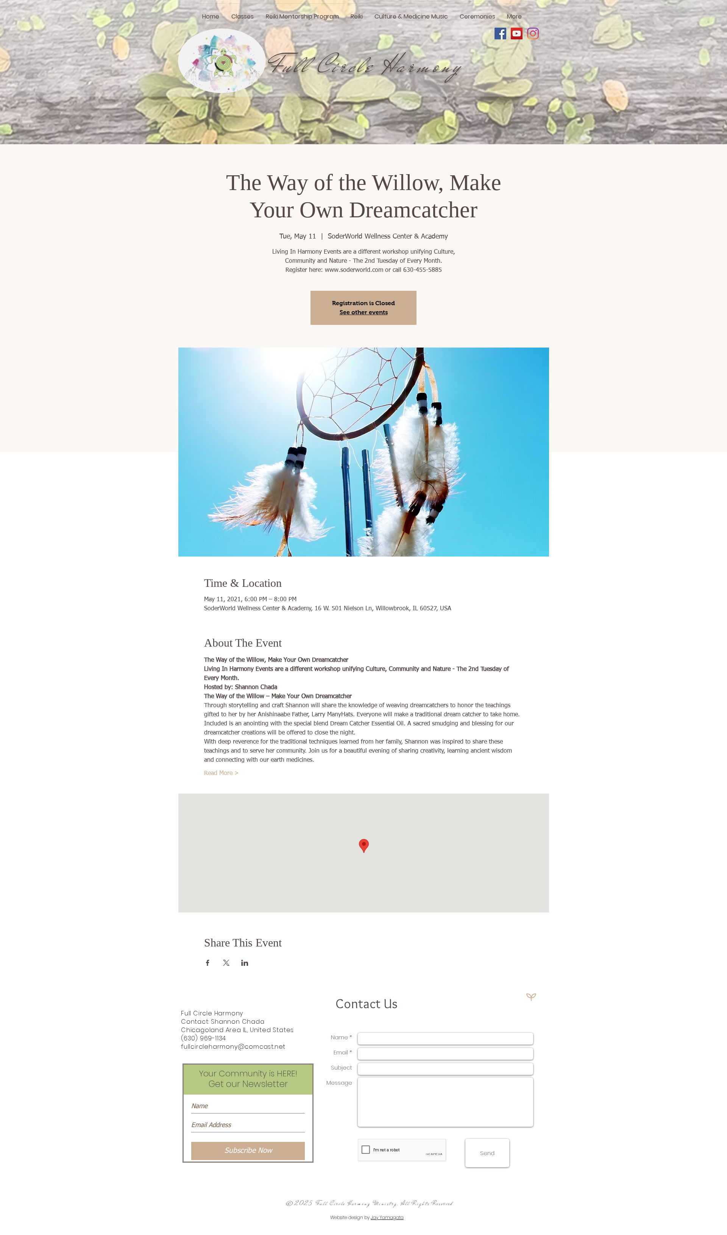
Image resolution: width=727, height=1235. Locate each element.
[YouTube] (517, 33)
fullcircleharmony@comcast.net (233, 1046)
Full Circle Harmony (366, 65)
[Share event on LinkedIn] (244, 963)
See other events (364, 312)
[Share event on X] (226, 963)
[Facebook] (500, 33)
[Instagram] (533, 33)
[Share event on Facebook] (207, 963)
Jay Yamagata (387, 1217)
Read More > (221, 773)
